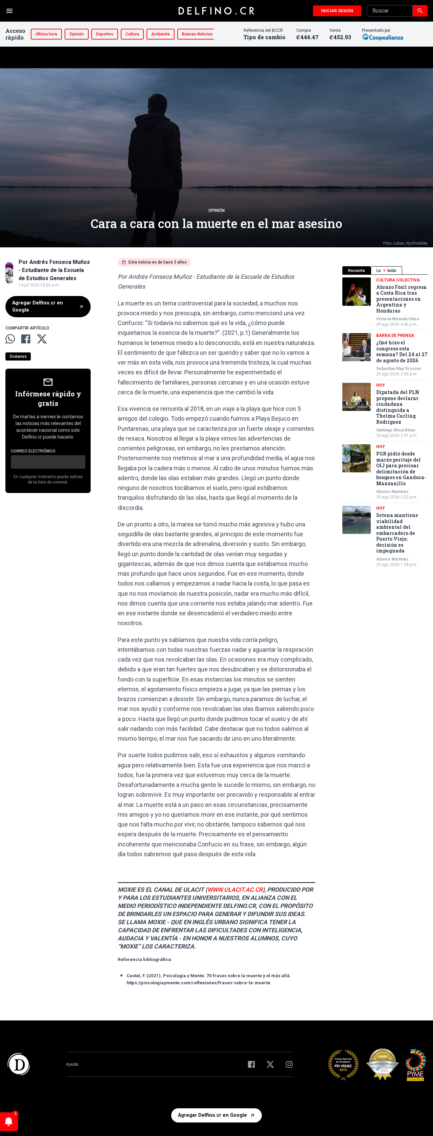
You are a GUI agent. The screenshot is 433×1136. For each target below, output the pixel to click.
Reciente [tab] (356, 270)
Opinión (76, 34)
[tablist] (385, 270)
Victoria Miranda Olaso (397, 319)
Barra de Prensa (395, 336)
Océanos (18, 356)
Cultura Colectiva (398, 280)
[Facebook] (251, 1064)
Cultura (132, 34)
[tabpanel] (385, 422)
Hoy (380, 385)
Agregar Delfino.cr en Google (37, 306)
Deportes (104, 34)
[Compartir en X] (42, 339)
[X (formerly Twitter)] (270, 1064)
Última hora (46, 34)
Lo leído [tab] (386, 270)
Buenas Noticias (197, 34)
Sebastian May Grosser (398, 369)
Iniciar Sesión (337, 10)
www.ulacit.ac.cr (235, 889)
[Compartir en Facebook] (25, 339)
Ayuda (72, 1064)
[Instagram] (289, 1064)
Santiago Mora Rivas (395, 430)
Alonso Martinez (392, 492)
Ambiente (160, 34)
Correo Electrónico (33, 451)
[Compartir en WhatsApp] (10, 339)
